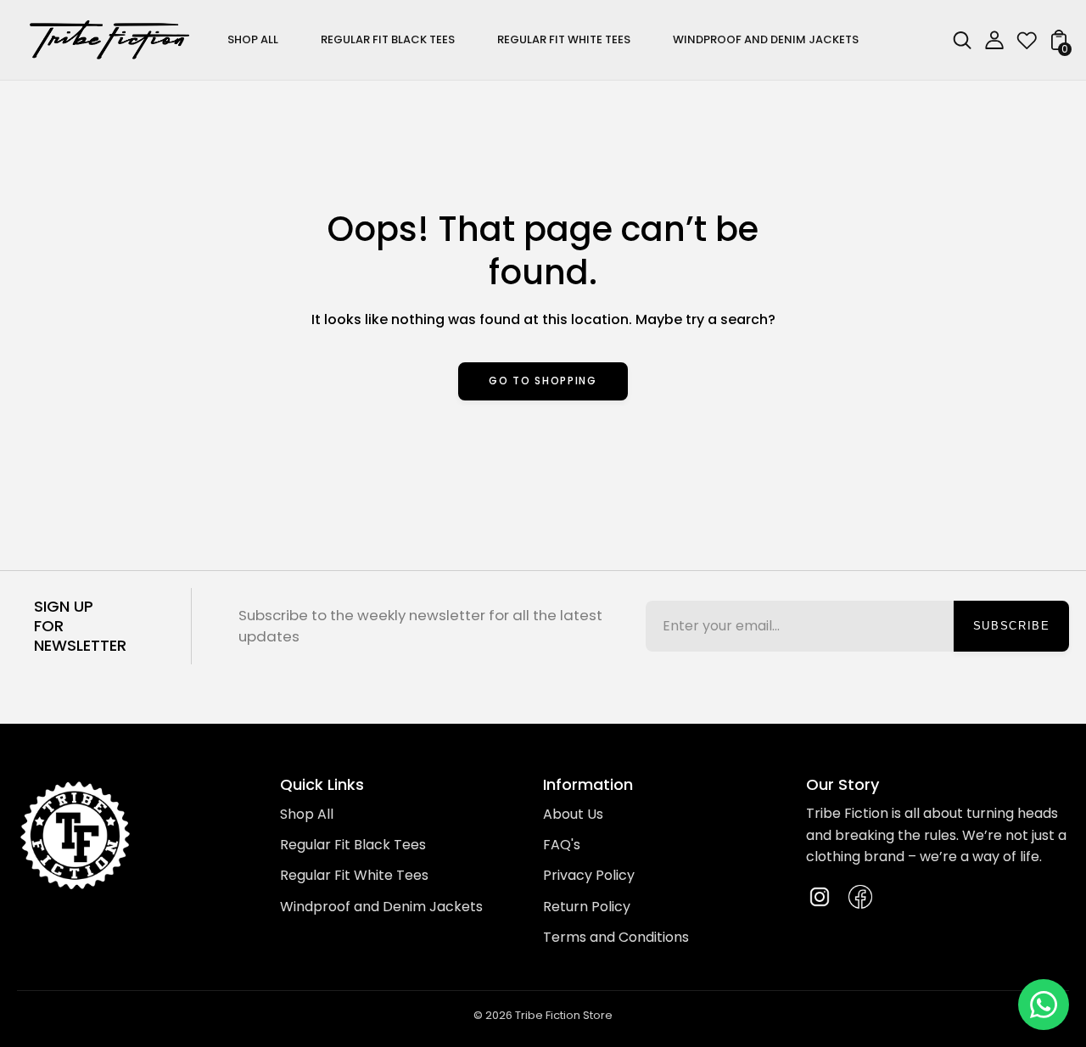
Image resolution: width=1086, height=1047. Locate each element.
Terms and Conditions (616, 937)
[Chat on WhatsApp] (1043, 1004)
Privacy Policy (589, 875)
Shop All (306, 814)
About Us (573, 814)
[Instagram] (819, 896)
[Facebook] (860, 896)
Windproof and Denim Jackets (381, 906)
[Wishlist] (1026, 45)
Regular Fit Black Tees (353, 844)
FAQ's (561, 844)
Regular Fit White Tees (354, 875)
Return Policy (586, 906)
